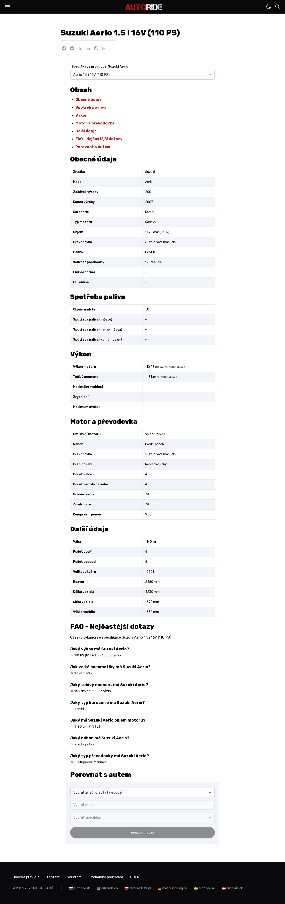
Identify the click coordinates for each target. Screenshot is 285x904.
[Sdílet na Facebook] (64, 48)
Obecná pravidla (25, 877)
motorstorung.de (174, 888)
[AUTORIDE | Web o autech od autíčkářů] (144, 7)
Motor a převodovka (94, 123)
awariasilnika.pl (140, 888)
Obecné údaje (88, 99)
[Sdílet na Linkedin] (88, 48)
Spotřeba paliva (90, 107)
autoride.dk (234, 888)
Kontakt (53, 877)
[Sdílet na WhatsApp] (96, 48)
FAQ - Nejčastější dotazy (98, 139)
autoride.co (109, 888)
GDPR (134, 877)
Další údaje (86, 131)
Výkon (81, 115)
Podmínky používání (106, 877)
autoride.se (207, 888)
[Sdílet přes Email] (104, 48)
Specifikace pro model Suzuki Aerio (99, 66)
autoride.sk (82, 888)
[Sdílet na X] (80, 48)
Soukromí (74, 877)
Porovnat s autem (92, 147)
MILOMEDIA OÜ (43, 888)
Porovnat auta (142, 832)
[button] (7, 7)
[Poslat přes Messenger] (72, 48)
